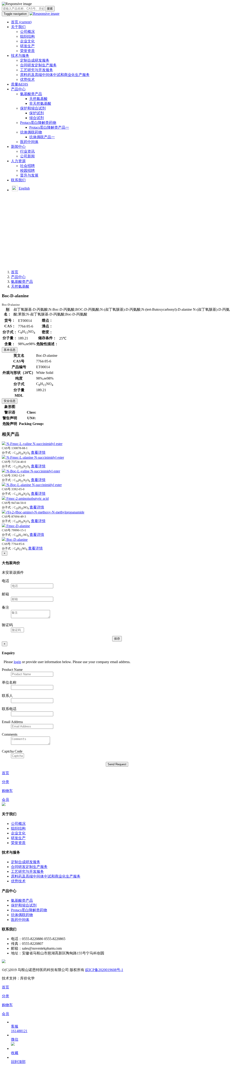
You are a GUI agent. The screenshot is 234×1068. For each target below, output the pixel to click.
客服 (14, 1026)
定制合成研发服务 (34, 60)
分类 (5, 782)
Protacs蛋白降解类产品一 (49, 127)
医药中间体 (29, 142)
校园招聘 (27, 170)
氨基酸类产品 (31, 94)
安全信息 (10, 401)
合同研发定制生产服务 (38, 65)
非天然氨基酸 (40, 103)
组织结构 (27, 36)
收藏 (14, 1053)
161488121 (19, 1031)
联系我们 (18, 180)
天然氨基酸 (38, 99)
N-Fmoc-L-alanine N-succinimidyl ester (35, 457)
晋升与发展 (29, 175)
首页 (21, 22)
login (17, 662)
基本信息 (10, 350)
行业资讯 (27, 151)
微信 (14, 1039)
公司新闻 (27, 156)
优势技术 (27, 79)
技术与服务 (20, 55)
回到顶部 (18, 1062)
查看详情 (38, 452)
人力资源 (18, 161)
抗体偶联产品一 (42, 137)
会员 (5, 800)
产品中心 (18, 89)
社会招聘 (27, 166)
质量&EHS (19, 84)
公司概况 (27, 32)
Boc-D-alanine (17, 540)
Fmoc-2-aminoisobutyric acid (27, 498)
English (24, 188)
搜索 (50, 8)
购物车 (7, 791)
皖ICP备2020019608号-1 (104, 970)
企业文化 (27, 41)
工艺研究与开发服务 (36, 70)
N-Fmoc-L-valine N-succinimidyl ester (34, 444)
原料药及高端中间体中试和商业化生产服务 (55, 75)
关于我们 (18, 27)
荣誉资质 (27, 51)
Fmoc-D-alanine (18, 526)
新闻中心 (18, 146)
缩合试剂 (36, 118)
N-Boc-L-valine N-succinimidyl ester (33, 471)
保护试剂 (36, 113)
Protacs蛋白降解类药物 (38, 123)
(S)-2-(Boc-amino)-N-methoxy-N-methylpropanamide (45, 512)
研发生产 (27, 46)
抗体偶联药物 (31, 132)
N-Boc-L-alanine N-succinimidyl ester (34, 485)
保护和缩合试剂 (33, 108)
